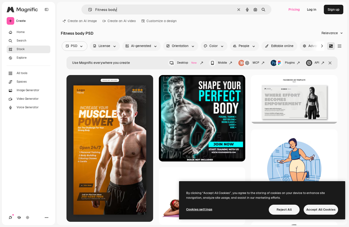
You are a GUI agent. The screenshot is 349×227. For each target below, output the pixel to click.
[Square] (339, 46)
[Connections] (10, 217)
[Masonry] (331, 46)
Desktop (187, 63)
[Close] (330, 63)
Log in (311, 9)
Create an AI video (122, 21)
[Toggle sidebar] (46, 9)
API (317, 63)
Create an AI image (82, 21)
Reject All (284, 210)
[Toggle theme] (27, 217)
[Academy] (19, 217)
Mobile (222, 63)
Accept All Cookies (320, 210)
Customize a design (161, 21)
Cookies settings (199, 209)
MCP (256, 63)
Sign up (334, 9)
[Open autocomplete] (88, 9)
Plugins (290, 63)
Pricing (294, 9)
